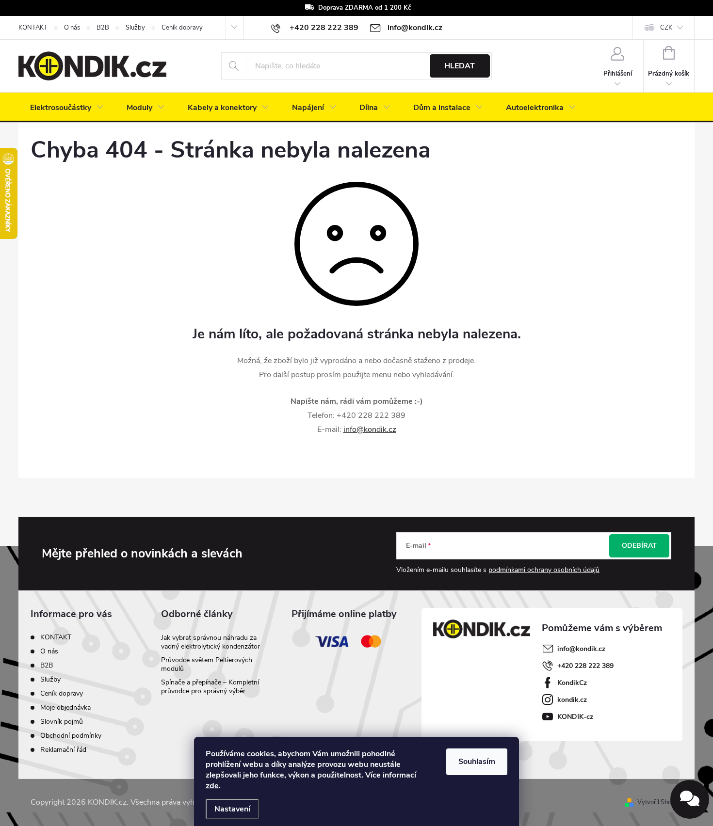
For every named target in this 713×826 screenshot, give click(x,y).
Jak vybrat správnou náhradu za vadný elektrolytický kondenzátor (210, 642)
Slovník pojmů (61, 721)
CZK (666, 27)
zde (212, 785)
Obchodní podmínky (70, 735)
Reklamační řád (63, 749)
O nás (72, 27)
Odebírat (639, 545)
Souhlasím (476, 761)
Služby (135, 27)
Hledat (459, 66)
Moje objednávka (65, 707)
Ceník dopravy (182, 27)
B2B (103, 27)
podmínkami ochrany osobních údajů (544, 569)
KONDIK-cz (575, 716)
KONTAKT (33, 27)
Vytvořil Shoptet (659, 802)
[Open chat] (689, 799)
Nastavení (232, 809)
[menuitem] (66, 108)
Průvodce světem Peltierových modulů (206, 664)
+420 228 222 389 (585, 665)
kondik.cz (572, 699)
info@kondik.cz (369, 429)
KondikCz (572, 682)
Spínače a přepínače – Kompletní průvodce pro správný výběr (210, 687)
